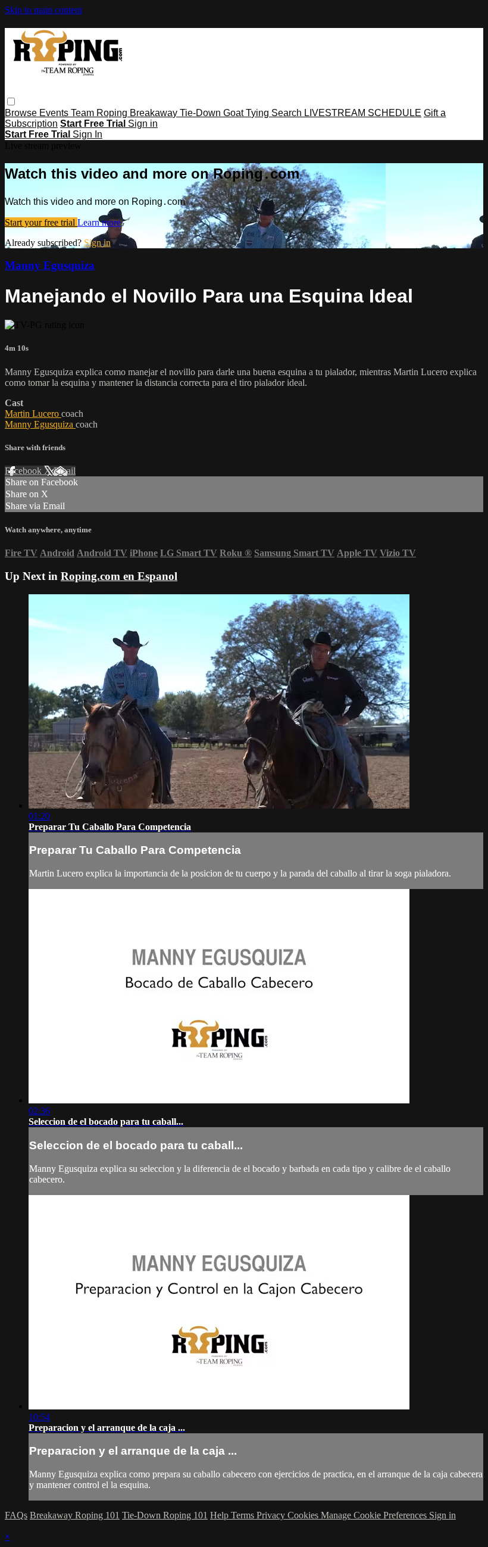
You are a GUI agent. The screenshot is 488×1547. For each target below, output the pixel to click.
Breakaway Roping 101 (75, 1515)
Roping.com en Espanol (119, 576)
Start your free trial (41, 222)
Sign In (87, 134)
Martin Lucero (33, 413)
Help (220, 1515)
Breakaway (155, 113)
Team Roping (100, 113)
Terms (243, 1515)
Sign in (143, 123)
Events (55, 113)
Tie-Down (201, 113)
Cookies (304, 1515)
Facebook (24, 471)
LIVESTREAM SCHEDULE (362, 113)
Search (287, 113)
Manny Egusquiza (50, 265)
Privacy (271, 1515)
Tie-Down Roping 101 (165, 1515)
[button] (11, 101)
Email (65, 471)
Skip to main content (43, 10)
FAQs (16, 1515)
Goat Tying (247, 113)
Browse (22, 113)
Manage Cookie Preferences (375, 1515)
